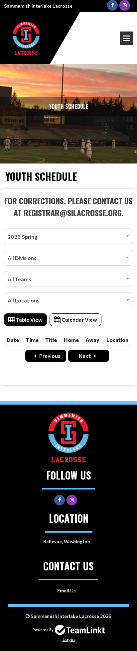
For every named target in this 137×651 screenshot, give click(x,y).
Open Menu (126, 38)
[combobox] (68, 236)
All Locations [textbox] (23, 300)
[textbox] (68, 207)
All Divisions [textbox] (22, 258)
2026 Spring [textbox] (22, 236)
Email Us (66, 590)
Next (85, 356)
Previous (49, 356)
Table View (29, 319)
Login (69, 639)
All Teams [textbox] (19, 279)
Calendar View (79, 319)
